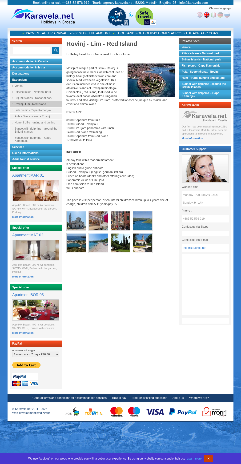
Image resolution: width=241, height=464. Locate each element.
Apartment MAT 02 (27, 235)
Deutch (220, 15)
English (206, 15)
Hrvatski (200, 15)
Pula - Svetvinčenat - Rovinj (32, 116)
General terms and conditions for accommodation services (69, 398)
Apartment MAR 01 (28, 175)
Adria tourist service (26, 159)
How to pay (119, 398)
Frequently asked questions (149, 398)
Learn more (194, 458)
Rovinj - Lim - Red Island (30, 104)
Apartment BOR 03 (28, 295)
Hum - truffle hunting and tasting (35, 122)
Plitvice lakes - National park (33, 92)
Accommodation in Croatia (30, 61)
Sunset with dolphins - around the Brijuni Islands (36, 130)
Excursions (20, 79)
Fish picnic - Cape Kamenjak (33, 110)
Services (18, 147)
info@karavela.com (193, 2)
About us (178, 398)
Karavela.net (43, 16)
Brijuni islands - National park (33, 98)
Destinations (20, 73)
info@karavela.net (194, 248)
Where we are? (199, 398)
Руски (227, 15)
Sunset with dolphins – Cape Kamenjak (33, 139)
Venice (19, 85)
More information (23, 216)
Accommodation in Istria (28, 67)
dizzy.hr (45, 413)
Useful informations (25, 153)
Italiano (213, 15)
